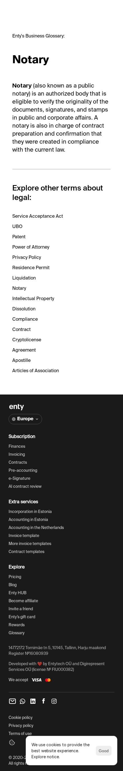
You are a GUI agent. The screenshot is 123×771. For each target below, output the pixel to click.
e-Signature (19, 479)
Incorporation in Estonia (30, 512)
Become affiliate (23, 601)
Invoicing (17, 455)
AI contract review (25, 487)
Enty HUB (17, 593)
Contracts (18, 463)
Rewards (17, 625)
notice (53, 756)
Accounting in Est (24, 520)
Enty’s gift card (22, 617)
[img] (16, 407)
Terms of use (20, 734)
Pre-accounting (23, 471)
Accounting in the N (26, 528)
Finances (17, 447)
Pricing (15, 577)
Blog (13, 585)
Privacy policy (21, 726)
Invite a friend (21, 609)
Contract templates (26, 552)
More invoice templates (30, 544)
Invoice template (24, 536)
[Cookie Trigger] (12, 742)
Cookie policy (21, 718)
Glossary (17, 633)
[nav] (12, 701)
